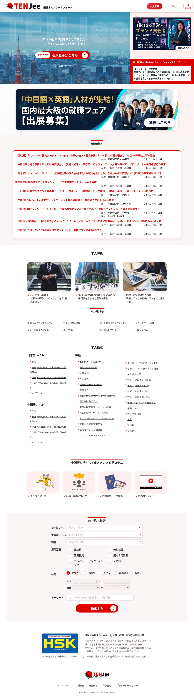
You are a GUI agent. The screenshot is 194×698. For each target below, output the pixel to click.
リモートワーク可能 (144, 323)
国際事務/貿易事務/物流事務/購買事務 (97, 396)
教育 (129, 419)
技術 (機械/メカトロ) (138, 386)
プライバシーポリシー (127, 685)
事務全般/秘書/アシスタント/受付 (95, 407)
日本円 (91, 573)
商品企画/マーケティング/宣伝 (94, 413)
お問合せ (80, 685)
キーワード (57, 597)
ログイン (172, 6)
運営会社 (94, 685)
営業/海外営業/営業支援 (91, 424)
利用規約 (106, 685)
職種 (53, 542)
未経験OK (68, 330)
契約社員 (118, 549)
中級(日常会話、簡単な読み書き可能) (49, 377)
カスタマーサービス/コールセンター (97, 418)
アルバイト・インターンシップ (88, 563)
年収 (69, 581)
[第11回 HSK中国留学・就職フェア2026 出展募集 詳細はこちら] (97, 109)
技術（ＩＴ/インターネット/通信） (144, 369)
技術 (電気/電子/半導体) (139, 380)
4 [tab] (162, 53)
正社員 (77, 549)
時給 (69, 588)
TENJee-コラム (64, 685)
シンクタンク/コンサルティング (95, 435)
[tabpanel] (162, 34)
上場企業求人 (141, 330)
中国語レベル (58, 535)
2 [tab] (153, 53)
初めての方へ (65, 66)
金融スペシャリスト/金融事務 (141, 403)
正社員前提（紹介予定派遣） (113, 323)
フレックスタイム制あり (39, 330)
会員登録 (154, 6)
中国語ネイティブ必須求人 (40, 323)
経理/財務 (84, 373)
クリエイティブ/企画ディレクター (143, 363)
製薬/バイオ (133, 408)
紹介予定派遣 (120, 555)
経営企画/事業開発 (88, 367)
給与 (53, 574)
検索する (97, 608)
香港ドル (124, 573)
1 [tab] (148, 53)
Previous (130, 34)
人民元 (106, 573)
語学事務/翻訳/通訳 (89, 401)
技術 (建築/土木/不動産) (139, 397)
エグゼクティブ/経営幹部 (92, 362)
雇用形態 (56, 549)
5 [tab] (166, 53)
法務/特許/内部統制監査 (91, 384)
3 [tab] (157, 53)
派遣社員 (79, 555)
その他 (130, 431)
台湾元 (138, 573)
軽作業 (130, 425)
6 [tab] (171, 53)
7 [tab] (175, 53)
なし (34, 362)
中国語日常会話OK (72, 323)
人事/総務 (84, 379)
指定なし (77, 573)
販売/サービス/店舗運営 (91, 430)
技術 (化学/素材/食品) (138, 391)
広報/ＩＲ (84, 390)
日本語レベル (58, 527)
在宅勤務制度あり (107, 330)
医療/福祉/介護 (134, 414)
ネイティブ (37, 393)
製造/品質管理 (134, 374)
